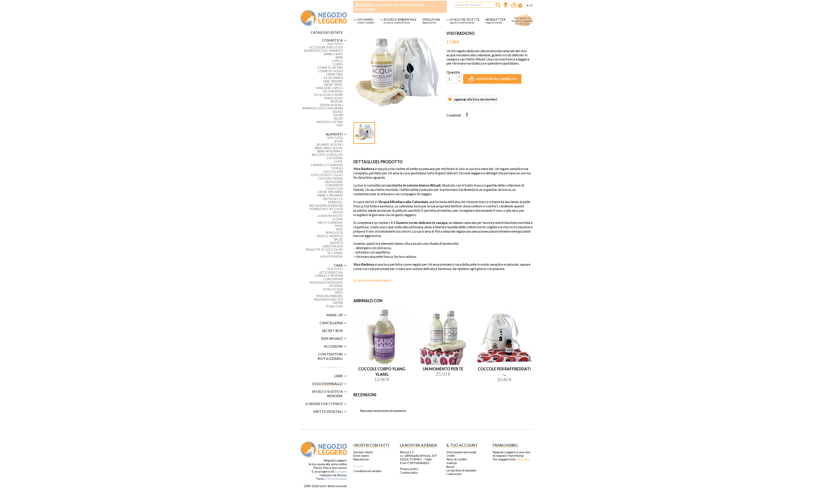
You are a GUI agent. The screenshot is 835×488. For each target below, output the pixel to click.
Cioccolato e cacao (327, 175)
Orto (339, 292)
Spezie (338, 239)
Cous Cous (334, 188)
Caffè (338, 161)
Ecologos (340, 471)
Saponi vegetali (331, 105)
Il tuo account (462, 445)
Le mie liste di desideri (461, 470)
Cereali (337, 168)
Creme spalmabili (330, 192)
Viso (339, 125)
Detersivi (336, 286)
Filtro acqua (333, 289)
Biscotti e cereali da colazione (327, 156)
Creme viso (334, 74)
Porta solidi (333, 98)
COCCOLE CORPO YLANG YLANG (381, 371)
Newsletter (361, 459)
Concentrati (333, 279)
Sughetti (336, 243)
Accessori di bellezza (326, 47)
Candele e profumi (328, 275)
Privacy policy (409, 469)
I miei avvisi (454, 474)
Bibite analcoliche (329, 148)
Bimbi (339, 57)
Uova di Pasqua (331, 256)
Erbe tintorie (333, 81)
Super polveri (332, 246)
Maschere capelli (329, 88)
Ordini (450, 455)
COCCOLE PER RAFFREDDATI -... (504, 371)
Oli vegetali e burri (328, 95)
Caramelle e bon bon (327, 165)
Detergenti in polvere (326, 282)
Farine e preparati (330, 195)
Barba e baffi (333, 54)
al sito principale (335, 478)
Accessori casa (331, 272)
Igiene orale (333, 84)
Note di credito (456, 459)
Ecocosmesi (333, 78)
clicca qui (522, 459)
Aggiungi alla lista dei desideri (472, 100)
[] (498, 5)
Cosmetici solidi (330, 71)
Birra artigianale (330, 151)
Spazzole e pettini (329, 122)
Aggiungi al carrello (493, 80)
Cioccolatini (333, 171)
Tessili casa (334, 306)
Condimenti (334, 185)
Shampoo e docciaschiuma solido (322, 110)
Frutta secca (333, 199)
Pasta (339, 226)
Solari (338, 115)
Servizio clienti (363, 452)
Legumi (337, 219)
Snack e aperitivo (330, 236)
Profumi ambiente (329, 296)
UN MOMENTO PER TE (443, 368)
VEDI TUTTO (335, 44)
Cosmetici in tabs (330, 67)
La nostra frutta (330, 216)
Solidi (338, 118)
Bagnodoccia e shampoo (323, 50)
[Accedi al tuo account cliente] (505, 5)
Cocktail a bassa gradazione (330, 180)
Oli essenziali (333, 91)
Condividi (467, 114)
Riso (339, 229)
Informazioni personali (461, 452)
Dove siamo (361, 455)
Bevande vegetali (330, 144)
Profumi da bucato (328, 299)
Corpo (337, 64)
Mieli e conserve (330, 222)
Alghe (338, 141)
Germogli (335, 202)
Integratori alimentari (326, 205)
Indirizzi (451, 463)
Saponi (338, 303)
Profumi (337, 101)
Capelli (337, 61)
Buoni (450, 466)
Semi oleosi (334, 232)
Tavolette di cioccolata (324, 249)
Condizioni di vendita (367, 471)
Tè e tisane (335, 253)
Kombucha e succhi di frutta (326, 210)
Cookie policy (409, 472)
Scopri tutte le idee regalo (372, 280)
